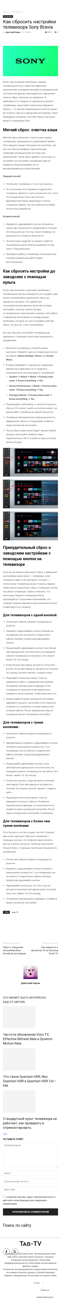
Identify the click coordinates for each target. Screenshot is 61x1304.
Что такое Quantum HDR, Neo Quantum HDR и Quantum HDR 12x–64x (29, 1081)
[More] (33, 39)
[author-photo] (30, 979)
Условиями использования (24, 1260)
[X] (13, 39)
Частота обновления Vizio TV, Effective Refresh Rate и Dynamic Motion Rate (28, 1039)
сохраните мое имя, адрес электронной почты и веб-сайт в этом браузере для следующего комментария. (29, 1200)
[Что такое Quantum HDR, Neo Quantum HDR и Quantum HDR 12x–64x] (30, 1059)
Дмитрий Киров (13, 32)
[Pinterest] (20, 39)
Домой (6, 12)
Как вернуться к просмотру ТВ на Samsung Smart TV (44, 950)
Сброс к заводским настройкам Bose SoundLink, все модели (14, 950)
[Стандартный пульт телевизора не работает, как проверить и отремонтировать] (30, 1101)
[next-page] (6, 1134)
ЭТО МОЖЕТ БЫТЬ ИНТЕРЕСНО (24, 997)
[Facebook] (6, 39)
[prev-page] (4, 1134)
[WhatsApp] (26, 39)
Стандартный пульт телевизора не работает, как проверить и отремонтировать (30, 1123)
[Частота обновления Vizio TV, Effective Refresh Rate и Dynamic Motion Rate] (30, 1017)
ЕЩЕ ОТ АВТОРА (14, 1002)
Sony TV (15, 912)
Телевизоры (17, 12)
